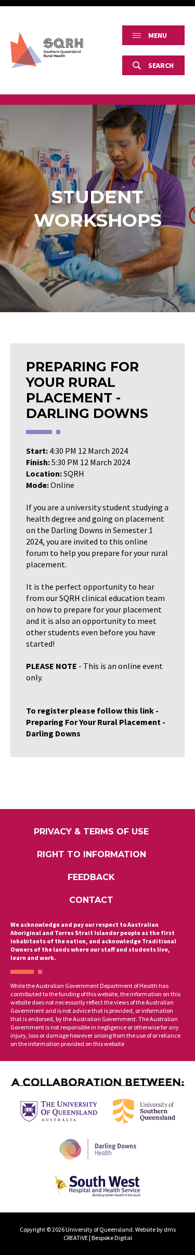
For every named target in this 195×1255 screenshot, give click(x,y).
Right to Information (91, 854)
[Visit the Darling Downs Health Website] (97, 1149)
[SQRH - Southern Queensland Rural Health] (46, 50)
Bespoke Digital (112, 1238)
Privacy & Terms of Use (91, 831)
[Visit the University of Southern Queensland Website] (144, 1111)
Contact (91, 900)
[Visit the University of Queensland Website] (58, 1111)
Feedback (91, 877)
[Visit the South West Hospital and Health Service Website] (97, 1186)
